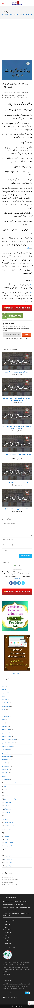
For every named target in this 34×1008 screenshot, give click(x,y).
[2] (28, 248)
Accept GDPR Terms (11, 997)
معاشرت (7, 836)
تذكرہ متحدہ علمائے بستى (9, 783)
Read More (17, 578)
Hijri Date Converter (9, 877)
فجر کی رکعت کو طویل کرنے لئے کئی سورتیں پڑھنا (17, 455)
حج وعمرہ (6, 805)
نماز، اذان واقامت (9, 95)
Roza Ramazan (6, 749)
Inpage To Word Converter (11, 880)
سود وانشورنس (8, 862)
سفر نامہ (5, 789)
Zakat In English (6, 779)
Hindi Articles (5, 703)
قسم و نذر (5, 819)
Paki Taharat (5, 726)
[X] (23, 583)
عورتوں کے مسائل (8, 842)
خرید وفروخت (7, 856)
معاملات (7, 853)
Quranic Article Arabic (7, 746)
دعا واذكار (5, 786)
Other (3, 723)
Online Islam (8, 93)
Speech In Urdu (6, 759)
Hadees (4, 696)
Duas (3, 686)
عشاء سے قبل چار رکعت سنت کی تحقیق (17, 509)
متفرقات (6, 833)
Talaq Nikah (5, 763)
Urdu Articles (5, 773)
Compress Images (8, 882)
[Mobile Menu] (3, 3)
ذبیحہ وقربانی (7, 809)
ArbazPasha (6, 902)
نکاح (5, 849)
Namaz (4, 719)
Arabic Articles (5, 683)
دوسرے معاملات (8, 859)
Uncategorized (6, 769)
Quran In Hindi (6, 733)
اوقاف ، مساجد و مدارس (10, 799)
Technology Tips (6, 766)
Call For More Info (17, 673)
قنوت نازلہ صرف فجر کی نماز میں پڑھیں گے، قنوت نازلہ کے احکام (17, 427)
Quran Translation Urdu (8, 743)
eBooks (4, 689)
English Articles (6, 693)
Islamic (3, 709)
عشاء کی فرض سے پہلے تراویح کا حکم (17, 372)
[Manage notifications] (29, 1004)
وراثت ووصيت (7, 866)
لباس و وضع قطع (7, 845)
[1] (20, 126)
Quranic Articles (9, 938)
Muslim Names (6, 716)
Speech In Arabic (6, 753)
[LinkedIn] (19, 583)
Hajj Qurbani (5, 699)
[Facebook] (11, 583)
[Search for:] (5, 3)
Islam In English (6, 706)
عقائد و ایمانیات (7, 829)
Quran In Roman (6, 736)
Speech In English (6, 756)
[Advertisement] (17, 42)
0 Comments (22, 95)
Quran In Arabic (6, 729)
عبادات (6, 793)
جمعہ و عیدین (7, 802)
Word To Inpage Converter (11, 885)
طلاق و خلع (6, 839)
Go (27, 993)
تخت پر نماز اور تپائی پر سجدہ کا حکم (17, 482)
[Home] (2, 14)
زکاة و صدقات (7, 812)
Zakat (3, 776)
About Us (7, 924)
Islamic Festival (6, 713)
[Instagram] (15, 583)
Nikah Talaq (8, 943)
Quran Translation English (9, 739)
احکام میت (6, 795)
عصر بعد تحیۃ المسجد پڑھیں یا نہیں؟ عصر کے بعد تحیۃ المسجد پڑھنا (17, 399)
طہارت (6, 815)
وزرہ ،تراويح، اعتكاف (9, 825)
